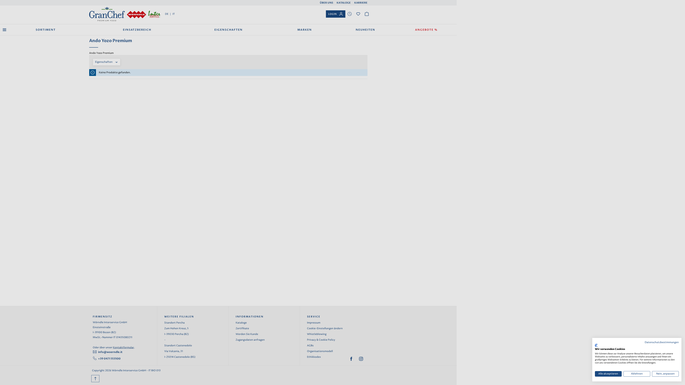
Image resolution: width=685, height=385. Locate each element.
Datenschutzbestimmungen (662, 342)
